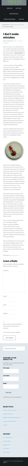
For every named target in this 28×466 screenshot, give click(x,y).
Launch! (5, 425)
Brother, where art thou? (9, 410)
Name (5, 296)
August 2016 (6, 445)
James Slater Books (14, 2)
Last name (6, 375)
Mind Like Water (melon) (9, 421)
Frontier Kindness (8, 414)
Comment (5, 270)
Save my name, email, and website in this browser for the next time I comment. (12, 326)
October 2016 (7, 441)
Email (5, 304)
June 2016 (6, 448)
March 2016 (6, 452)
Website (5, 313)
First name (6, 368)
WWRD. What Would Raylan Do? (12, 417)
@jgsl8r (5, 462)
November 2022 (7, 437)
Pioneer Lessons (14, 255)
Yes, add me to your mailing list (12, 332)
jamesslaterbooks (18, 461)
